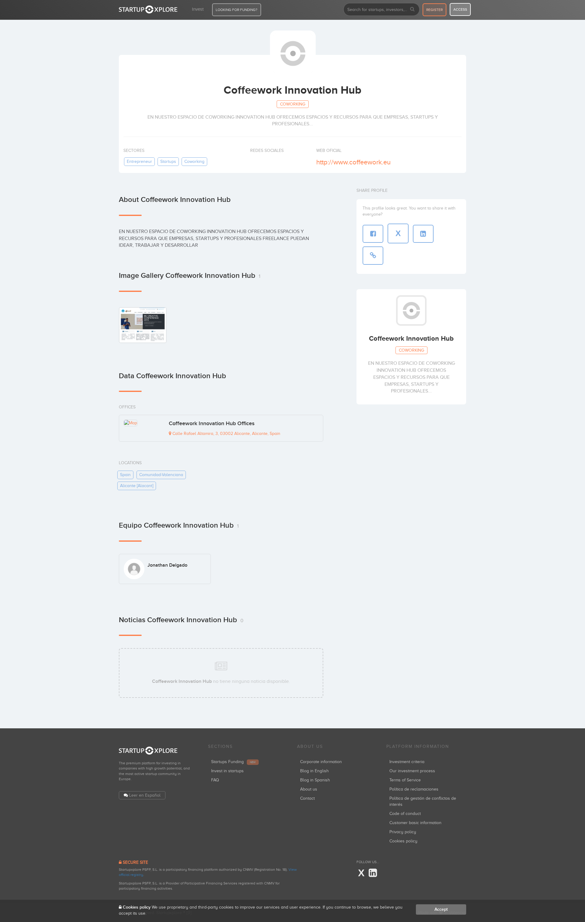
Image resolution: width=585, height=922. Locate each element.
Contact (307, 798)
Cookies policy (403, 841)
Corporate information (321, 761)
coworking (194, 161)
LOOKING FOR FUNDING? (236, 10)
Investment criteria (406, 761)
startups (168, 161)
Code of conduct (405, 813)
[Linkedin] (373, 873)
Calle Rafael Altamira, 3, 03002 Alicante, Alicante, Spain (225, 433)
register (434, 10)
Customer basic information (415, 822)
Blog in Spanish (315, 780)
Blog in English (314, 771)
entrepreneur (139, 161)
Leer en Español (145, 795)
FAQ (215, 780)
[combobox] (381, 9)
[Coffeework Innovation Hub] (143, 325)
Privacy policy (402, 832)
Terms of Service (405, 780)
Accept (441, 909)
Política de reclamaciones (413, 789)
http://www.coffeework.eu (353, 162)
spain (125, 474)
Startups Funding (233, 761)
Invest (198, 9)
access (460, 9)
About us (308, 789)
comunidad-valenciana (161, 474)
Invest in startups (227, 771)
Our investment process (412, 771)
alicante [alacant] (136, 485)
